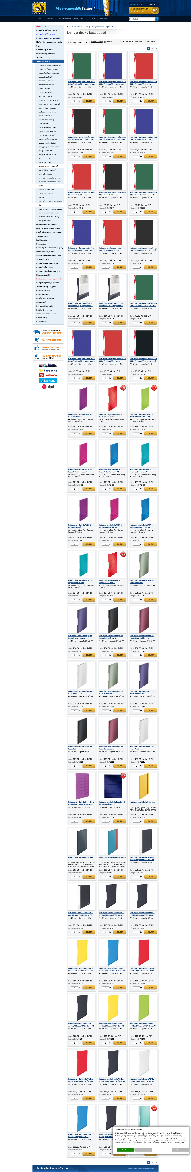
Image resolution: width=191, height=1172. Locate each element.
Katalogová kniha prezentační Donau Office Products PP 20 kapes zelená (143, 194)
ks (79, 101)
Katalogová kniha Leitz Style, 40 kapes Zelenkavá (142, 582)
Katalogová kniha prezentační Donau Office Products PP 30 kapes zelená (112, 138)
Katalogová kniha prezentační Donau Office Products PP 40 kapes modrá (112, 83)
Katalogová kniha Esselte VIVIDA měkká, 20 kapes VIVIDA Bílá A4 (142, 1080)
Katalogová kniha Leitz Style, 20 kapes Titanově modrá (142, 692)
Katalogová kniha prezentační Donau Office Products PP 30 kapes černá (112, 194)
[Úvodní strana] (71, 8)
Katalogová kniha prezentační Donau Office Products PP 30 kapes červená (81, 195)
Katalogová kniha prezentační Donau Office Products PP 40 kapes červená (143, 84)
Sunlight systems (137, 1168)
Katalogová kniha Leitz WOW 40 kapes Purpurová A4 (80, 415)
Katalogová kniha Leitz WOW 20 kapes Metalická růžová (111, 526)
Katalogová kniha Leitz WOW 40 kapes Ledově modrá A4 (141, 471)
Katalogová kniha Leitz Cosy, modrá (112, 857)
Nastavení (180, 1150)
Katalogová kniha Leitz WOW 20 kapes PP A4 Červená (111, 582)
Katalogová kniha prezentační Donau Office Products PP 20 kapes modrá (81, 249)
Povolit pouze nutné (143, 1150)
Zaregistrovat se (136, 4)
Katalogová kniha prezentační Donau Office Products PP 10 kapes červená (112, 361)
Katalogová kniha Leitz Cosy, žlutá (142, 802)
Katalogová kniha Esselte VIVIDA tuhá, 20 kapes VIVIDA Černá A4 (80, 914)
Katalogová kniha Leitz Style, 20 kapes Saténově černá (80, 748)
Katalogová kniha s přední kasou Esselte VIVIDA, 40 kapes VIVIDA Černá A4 (80, 306)
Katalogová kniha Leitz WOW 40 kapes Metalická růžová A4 (80, 471)
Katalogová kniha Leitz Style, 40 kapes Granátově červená (142, 637)
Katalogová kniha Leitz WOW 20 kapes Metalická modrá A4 (141, 526)
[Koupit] (88, 101)
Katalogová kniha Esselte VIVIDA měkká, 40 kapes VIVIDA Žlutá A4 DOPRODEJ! (80, 970)
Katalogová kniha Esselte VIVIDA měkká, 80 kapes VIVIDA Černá (111, 914)
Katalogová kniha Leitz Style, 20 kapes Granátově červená (111, 748)
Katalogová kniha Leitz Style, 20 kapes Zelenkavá (111, 692)
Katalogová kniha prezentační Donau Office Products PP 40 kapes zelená (81, 83)
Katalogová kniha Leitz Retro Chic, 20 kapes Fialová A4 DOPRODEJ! (81, 803)
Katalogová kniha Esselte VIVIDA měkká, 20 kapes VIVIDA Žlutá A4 (111, 1025)
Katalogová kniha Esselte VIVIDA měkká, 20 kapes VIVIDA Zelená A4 (143, 1025)
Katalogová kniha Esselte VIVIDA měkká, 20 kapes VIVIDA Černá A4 (112, 1080)
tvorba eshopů (150, 1168)
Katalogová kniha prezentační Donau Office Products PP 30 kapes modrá (143, 138)
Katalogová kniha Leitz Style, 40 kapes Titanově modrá (80, 637)
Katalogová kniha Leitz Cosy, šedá (81, 857)
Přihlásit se (151, 4)
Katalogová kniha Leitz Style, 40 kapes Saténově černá (111, 637)
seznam (109, 42)
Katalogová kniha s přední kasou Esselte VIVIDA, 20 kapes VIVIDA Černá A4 (111, 306)
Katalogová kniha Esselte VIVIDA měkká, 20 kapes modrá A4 (80, 1136)
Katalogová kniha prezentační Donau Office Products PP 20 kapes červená (112, 250)
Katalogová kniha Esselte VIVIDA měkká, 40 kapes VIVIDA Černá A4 (81, 1025)
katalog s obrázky (97, 42)
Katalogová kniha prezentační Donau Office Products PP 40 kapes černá (81, 138)
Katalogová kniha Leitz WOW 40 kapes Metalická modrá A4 (111, 471)
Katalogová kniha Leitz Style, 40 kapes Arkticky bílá (80, 692)
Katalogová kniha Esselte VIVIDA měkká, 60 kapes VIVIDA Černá (142, 914)
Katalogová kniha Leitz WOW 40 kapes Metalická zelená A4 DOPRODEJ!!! (141, 416)
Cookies (127, 1168)
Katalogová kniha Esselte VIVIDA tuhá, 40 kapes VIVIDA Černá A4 (142, 859)
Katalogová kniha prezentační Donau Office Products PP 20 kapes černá (143, 249)
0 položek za (137, 12)
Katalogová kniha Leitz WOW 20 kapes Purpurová (80, 526)
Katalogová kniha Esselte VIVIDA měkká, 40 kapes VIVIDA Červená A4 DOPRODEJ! (142, 970)
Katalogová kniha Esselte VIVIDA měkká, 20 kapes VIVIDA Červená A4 (80, 1081)
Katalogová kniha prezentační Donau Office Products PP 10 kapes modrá (81, 360)
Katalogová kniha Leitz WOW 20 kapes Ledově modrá (80, 582)
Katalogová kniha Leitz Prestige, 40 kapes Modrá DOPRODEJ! (112, 803)
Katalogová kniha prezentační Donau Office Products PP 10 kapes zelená (143, 305)
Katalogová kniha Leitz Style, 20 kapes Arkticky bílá (142, 748)
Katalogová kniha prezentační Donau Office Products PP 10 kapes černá (143, 360)
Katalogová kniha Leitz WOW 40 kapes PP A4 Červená (111, 415)
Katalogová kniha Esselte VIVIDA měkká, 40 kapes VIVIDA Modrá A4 (112, 969)
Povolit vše (125, 1150)
